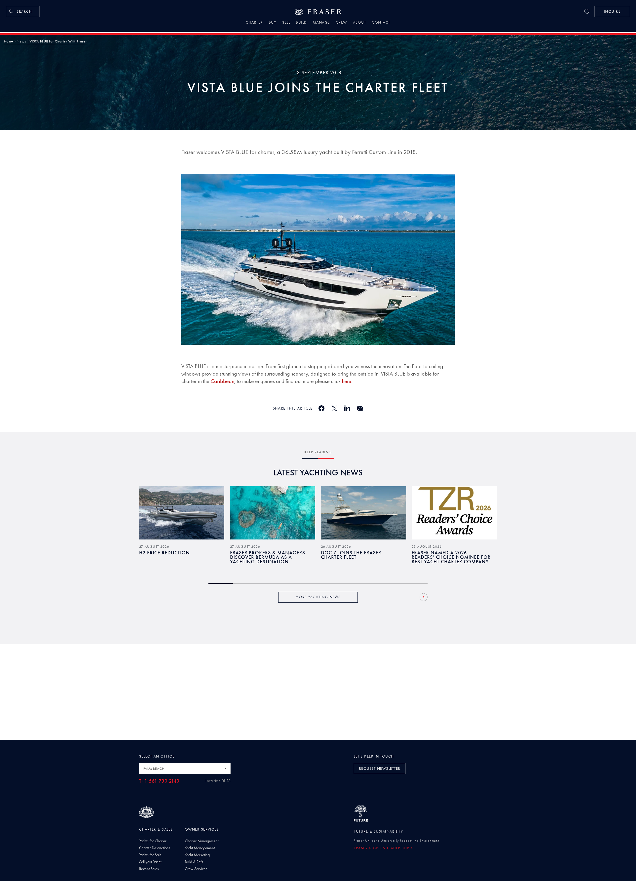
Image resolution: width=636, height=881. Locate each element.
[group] (181, 528)
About (359, 23)
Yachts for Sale (150, 855)
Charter (254, 23)
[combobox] (185, 768)
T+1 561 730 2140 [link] (159, 781)
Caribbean (222, 381)
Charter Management (201, 841)
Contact (381, 23)
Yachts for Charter (152, 841)
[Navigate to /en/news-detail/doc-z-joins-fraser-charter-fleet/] (363, 512)
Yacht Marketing (197, 855)
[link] (23, 11)
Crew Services (196, 869)
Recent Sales (149, 869)
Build (301, 23)
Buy (273, 23)
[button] (612, 11)
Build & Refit (194, 862)
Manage (321, 23)
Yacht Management (200, 848)
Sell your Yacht (150, 862)
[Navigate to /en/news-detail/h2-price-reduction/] (181, 512)
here (346, 381)
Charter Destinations (154, 848)
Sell (286, 23)
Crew (341, 23)
